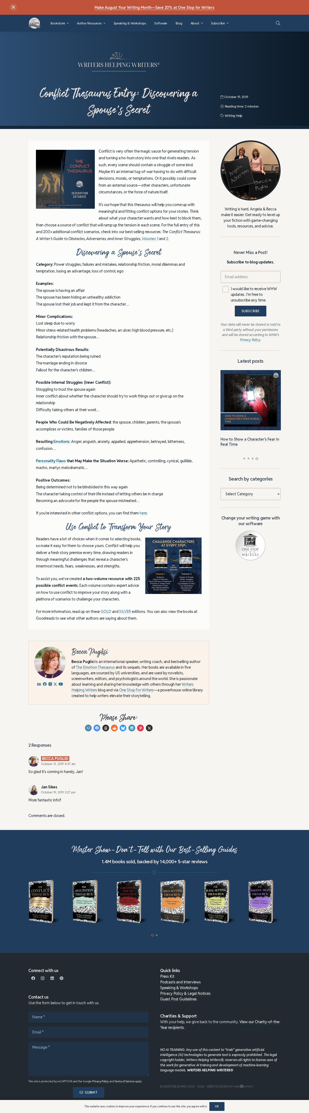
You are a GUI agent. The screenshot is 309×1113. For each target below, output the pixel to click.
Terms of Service (124, 1081)
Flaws (61, 460)
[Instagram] (42, 978)
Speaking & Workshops (179, 987)
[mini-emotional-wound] (132, 902)
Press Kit (167, 976)
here (143, 513)
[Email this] (88, 728)
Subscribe (251, 311)
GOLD (105, 611)
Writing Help (233, 116)
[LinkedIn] (52, 978)
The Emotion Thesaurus (95, 667)
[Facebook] (33, 978)
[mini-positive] (264, 902)
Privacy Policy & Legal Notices (185, 993)
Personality (45, 460)
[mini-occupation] (88, 902)
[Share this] (97, 728)
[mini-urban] (176, 902)
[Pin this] (140, 728)
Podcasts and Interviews (180, 982)
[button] (68, 23)
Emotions (61, 441)
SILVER (125, 611)
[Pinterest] (61, 978)
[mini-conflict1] (44, 902)
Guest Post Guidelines (178, 999)
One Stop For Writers (136, 690)
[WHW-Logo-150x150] (34, 23)
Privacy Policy (100, 1081)
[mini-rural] (220, 902)
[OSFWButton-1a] (250, 545)
